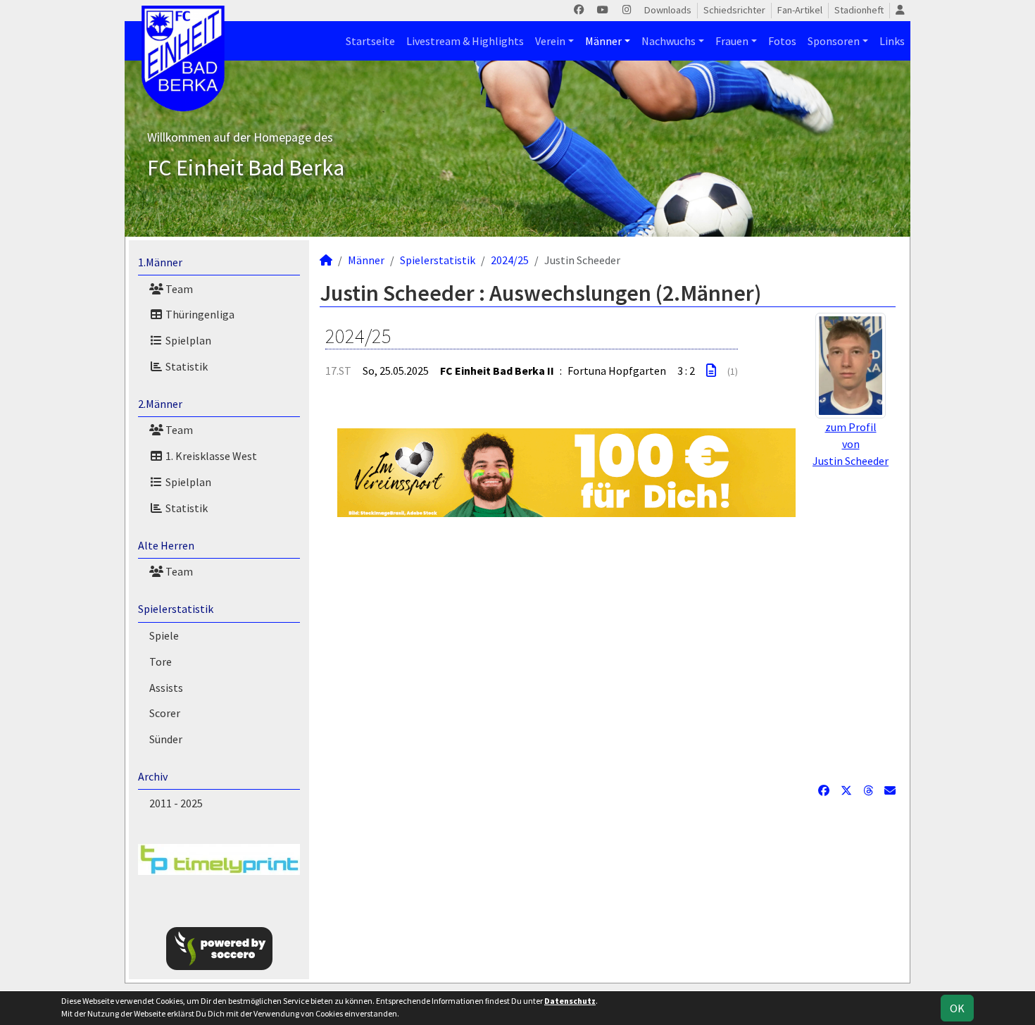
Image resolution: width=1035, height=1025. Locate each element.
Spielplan (187, 340)
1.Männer (160, 262)
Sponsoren (834, 41)
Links (892, 41)
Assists (166, 688)
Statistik (185, 366)
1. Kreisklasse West (210, 456)
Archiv (153, 776)
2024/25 (510, 260)
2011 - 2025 (176, 803)
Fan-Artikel (799, 10)
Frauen (731, 41)
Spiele (164, 635)
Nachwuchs (668, 41)
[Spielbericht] (711, 370)
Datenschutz (570, 1000)
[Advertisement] (608, 649)
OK (957, 1008)
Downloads (667, 10)
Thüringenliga (198, 314)
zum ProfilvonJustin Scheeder (851, 444)
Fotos (782, 41)
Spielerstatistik (175, 609)
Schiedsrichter (734, 10)
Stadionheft (859, 10)
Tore (160, 661)
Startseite (370, 41)
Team (178, 289)
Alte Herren (166, 545)
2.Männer (160, 404)
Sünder (165, 739)
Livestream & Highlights (465, 41)
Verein (550, 41)
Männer (603, 41)
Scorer (164, 713)
